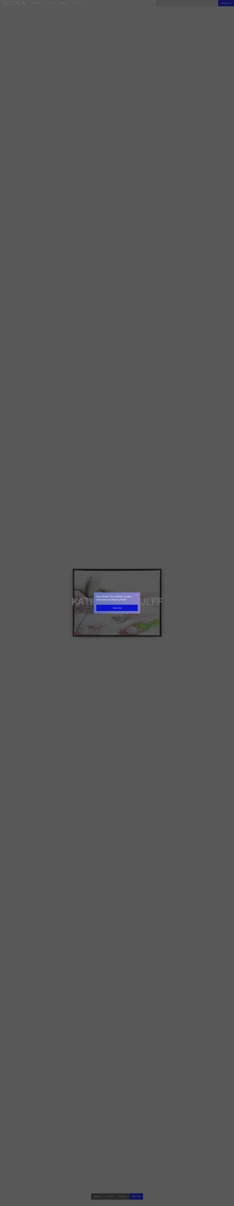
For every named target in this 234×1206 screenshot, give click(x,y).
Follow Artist (117, 608)
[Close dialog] (137, 595)
